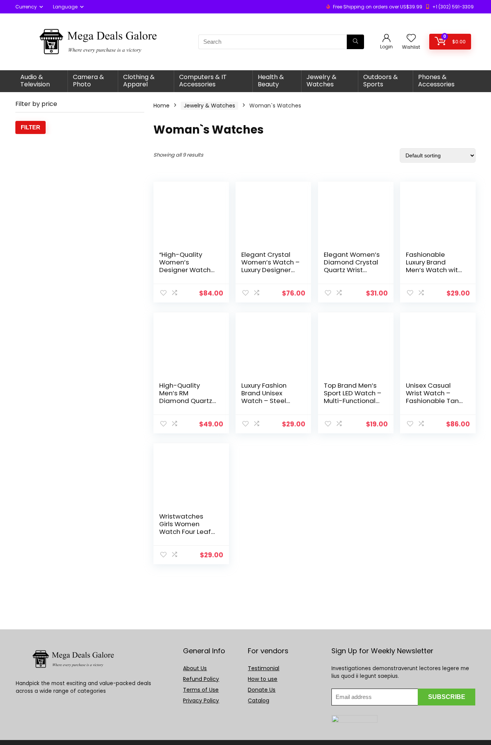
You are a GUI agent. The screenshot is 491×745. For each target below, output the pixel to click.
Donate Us (261, 690)
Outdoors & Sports (380, 81)
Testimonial (263, 668)
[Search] (355, 42)
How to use (262, 679)
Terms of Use (201, 690)
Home (161, 105)
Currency (26, 6)
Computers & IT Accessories (203, 81)
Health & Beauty (271, 81)
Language (65, 6)
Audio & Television (35, 81)
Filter (30, 127)
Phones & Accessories (436, 81)
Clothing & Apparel (139, 81)
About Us (195, 668)
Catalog (258, 700)
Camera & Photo (88, 81)
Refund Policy (201, 679)
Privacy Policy (201, 700)
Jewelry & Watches (321, 81)
